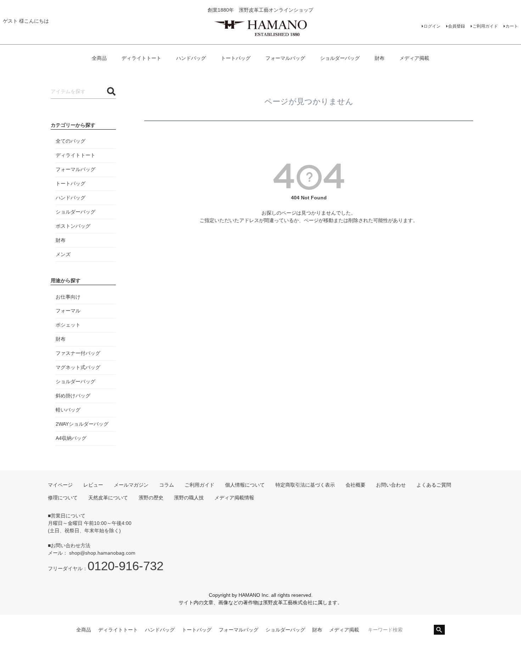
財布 (380, 58)
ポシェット (68, 325)
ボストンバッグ (73, 226)
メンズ (63, 254)
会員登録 (456, 26)
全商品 (99, 58)
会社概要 (355, 485)
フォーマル (68, 310)
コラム (166, 485)
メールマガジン (131, 485)
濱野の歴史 (151, 497)
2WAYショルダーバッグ (82, 424)
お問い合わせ (391, 485)
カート (511, 26)
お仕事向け (68, 297)
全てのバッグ (70, 141)
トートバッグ (236, 58)
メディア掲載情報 (234, 497)
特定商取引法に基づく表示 (305, 485)
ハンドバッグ (191, 58)
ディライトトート (141, 58)
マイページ (60, 485)
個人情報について (245, 485)
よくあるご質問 (433, 485)
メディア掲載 (414, 58)
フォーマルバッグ (285, 58)
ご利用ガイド (485, 26)
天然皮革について (108, 497)
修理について (63, 497)
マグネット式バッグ (78, 367)
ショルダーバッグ (340, 58)
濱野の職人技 (189, 497)
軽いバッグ (68, 410)
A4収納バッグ (71, 438)
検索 (439, 630)
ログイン (432, 26)
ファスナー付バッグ (78, 353)
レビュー (93, 485)
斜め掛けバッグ (73, 395)
